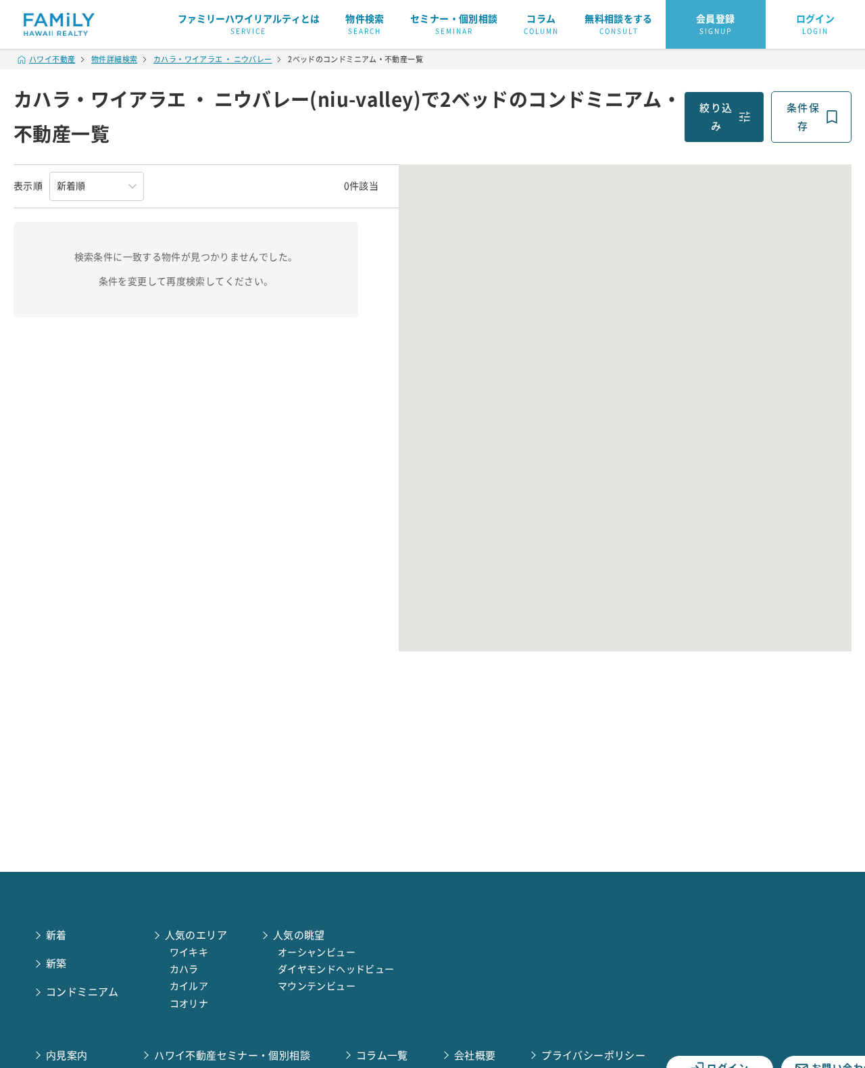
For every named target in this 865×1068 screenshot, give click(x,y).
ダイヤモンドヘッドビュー (336, 969)
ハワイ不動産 (52, 59)
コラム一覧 (382, 1055)
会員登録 (715, 24)
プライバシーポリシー (593, 1055)
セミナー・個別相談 (453, 24)
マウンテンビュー (316, 986)
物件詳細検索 (114, 59)
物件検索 (365, 24)
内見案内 (67, 1055)
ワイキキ (189, 952)
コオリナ (189, 1003)
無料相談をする (619, 24)
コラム (541, 24)
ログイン (815, 24)
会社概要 (475, 1055)
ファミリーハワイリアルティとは (249, 24)
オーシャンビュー (316, 952)
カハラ (184, 969)
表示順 (28, 186)
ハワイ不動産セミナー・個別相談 (232, 1055)
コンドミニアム (82, 992)
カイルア (189, 986)
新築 (56, 963)
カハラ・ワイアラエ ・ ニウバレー (212, 59)
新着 (56, 935)
